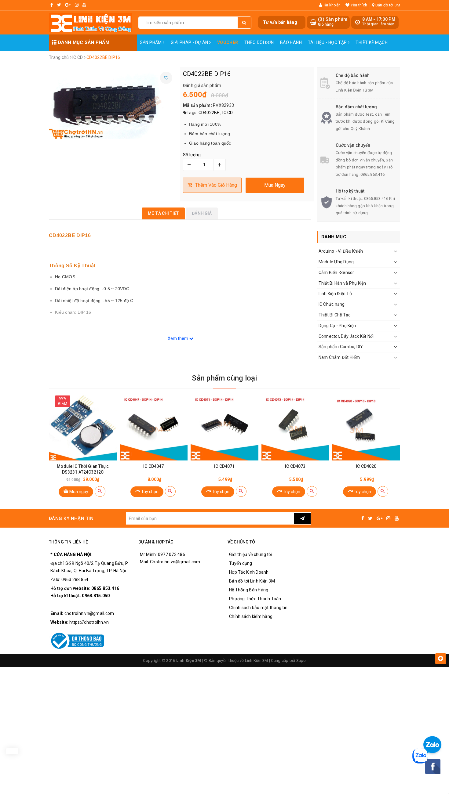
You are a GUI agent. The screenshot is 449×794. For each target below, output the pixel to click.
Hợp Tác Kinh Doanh (249, 572)
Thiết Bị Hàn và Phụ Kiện (342, 283)
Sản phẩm (151, 42)
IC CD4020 (366, 466)
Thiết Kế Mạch (371, 42)
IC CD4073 (295, 466)
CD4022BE (209, 112)
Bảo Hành (291, 42)
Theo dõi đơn (259, 42)
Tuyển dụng (240, 563)
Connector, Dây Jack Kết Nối (346, 336)
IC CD (227, 112)
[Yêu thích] (166, 78)
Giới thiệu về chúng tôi (250, 554)
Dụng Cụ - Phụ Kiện (337, 325)
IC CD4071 (224, 466)
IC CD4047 (153, 466)
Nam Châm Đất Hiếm (339, 357)
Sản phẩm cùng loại (224, 378)
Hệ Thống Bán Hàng (248, 589)
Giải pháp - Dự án (190, 42)
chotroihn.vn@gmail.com (89, 613)
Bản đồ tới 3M (387, 5)
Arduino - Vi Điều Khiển (341, 251)
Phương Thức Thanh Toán (255, 598)
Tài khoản (331, 5)
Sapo (301, 660)
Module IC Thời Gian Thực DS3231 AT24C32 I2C (82, 469)
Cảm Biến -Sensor (336, 272)
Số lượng (192, 154)
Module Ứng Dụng (336, 261)
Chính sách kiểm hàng (250, 616)
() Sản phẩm (332, 21)
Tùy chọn (149, 491)
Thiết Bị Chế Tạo (335, 314)
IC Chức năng (332, 304)
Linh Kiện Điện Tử (335, 293)
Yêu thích (358, 5)
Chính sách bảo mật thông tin (258, 607)
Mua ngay (78, 491)
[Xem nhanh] (100, 491)
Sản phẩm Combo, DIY (341, 346)
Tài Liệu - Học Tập (328, 42)
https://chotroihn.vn (89, 622)
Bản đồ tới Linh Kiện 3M (252, 581)
